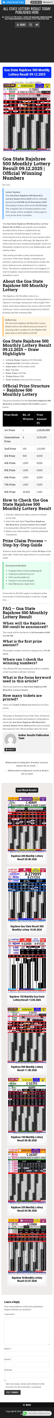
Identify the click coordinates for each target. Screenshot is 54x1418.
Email (7, 1359)
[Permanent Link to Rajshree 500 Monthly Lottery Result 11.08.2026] (27, 1036)
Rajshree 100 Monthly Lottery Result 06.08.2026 (27, 1139)
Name (8, 1348)
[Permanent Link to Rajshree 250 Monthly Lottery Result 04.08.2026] (27, 1176)
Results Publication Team (33, 737)
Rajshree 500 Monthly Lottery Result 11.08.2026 (27, 1068)
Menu (22, 24)
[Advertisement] (27, 44)
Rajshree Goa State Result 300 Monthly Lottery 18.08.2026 (26, 928)
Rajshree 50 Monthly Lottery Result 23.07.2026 (27, 1279)
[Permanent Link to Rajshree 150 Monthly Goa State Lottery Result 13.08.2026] (27, 965)
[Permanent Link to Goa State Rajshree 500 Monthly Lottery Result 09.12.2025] (27, 117)
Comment (9, 1314)
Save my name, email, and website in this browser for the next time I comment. (25, 1385)
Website (11, 749)
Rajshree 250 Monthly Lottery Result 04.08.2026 (27, 1209)
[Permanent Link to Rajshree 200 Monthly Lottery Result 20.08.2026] (27, 825)
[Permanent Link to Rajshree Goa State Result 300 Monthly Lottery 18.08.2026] (27, 895)
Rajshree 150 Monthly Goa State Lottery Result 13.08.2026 (27, 998)
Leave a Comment (35, 82)
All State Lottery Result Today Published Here (27, 10)
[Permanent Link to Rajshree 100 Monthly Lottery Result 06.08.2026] (27, 1106)
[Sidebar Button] (37, 24)
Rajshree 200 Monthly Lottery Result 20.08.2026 (27, 857)
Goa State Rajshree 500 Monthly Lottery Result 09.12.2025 (27, 72)
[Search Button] (30, 24)
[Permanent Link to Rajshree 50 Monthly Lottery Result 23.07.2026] (27, 1246)
